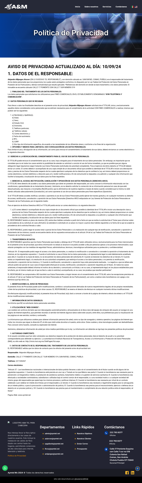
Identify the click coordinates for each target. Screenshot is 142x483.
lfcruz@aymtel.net (52, 449)
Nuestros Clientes (84, 439)
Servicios (107, 7)
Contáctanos (121, 7)
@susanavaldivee (81, 479)
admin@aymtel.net (52, 434)
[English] (136, 6)
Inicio (77, 7)
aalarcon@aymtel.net (53, 439)
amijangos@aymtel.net (54, 454)
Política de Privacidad (17, 456)
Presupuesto (82, 449)
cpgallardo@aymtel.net (54, 444)
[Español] (132, 6)
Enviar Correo (82, 444)
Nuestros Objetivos (84, 434)
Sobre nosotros (91, 7)
